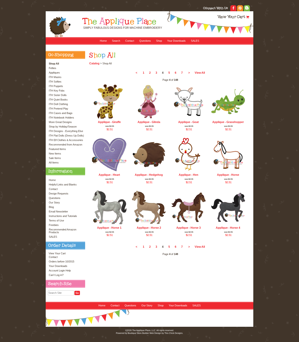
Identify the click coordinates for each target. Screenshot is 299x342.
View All (200, 72)
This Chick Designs (173, 333)
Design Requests (58, 193)
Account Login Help (60, 270)
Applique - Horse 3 (188, 227)
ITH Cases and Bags (61, 113)
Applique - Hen (188, 174)
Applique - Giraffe (109, 122)
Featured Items (57, 149)
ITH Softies (55, 81)
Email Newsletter (58, 211)
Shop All (54, 63)
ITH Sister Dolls (58, 95)
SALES (195, 40)
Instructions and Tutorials (63, 216)
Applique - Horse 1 (109, 227)
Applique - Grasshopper (228, 122)
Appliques (54, 72)
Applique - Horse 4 (228, 227)
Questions (145, 40)
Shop (159, 40)
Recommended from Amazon (65, 144)
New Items (55, 153)
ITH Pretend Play (58, 108)
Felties (52, 68)
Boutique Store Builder (138, 333)
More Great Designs (60, 122)
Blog (51, 207)
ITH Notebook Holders (61, 117)
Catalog (94, 63)
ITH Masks (55, 77)
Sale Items (55, 158)
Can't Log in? (56, 275)
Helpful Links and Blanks (63, 184)
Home (103, 40)
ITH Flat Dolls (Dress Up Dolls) (66, 135)
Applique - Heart (109, 174)
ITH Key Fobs (57, 90)
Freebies (54, 225)
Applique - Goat (188, 122)
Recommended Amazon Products (62, 231)
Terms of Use (56, 220)
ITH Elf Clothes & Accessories (66, 140)
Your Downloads (176, 40)
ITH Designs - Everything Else (66, 131)
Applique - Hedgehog (149, 174)
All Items (54, 162)
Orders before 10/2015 (61, 261)
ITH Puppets (56, 86)
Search (116, 40)
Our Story (54, 202)
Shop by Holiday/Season (63, 126)
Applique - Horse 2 (149, 227)
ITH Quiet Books (58, 99)
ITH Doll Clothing (58, 104)
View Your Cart (231, 17)
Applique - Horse (228, 174)
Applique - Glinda (149, 122)
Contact (129, 40)
